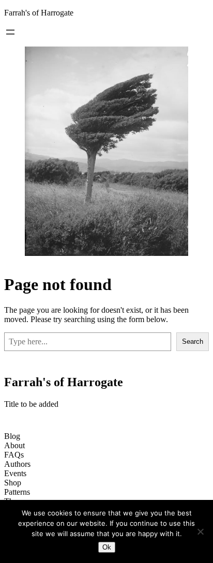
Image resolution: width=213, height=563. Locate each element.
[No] (200, 531)
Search (192, 341)
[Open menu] (10, 32)
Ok (106, 547)
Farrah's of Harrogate (38, 12)
